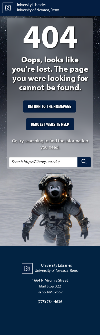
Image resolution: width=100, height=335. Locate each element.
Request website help (50, 124)
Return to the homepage (49, 106)
